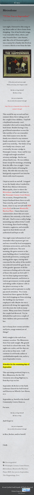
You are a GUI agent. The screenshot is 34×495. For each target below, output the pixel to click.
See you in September (20, 472)
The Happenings (9, 475)
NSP (9, 472)
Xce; (17, 475)
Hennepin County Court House (18, 195)
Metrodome (7, 192)
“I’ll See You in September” (16, 16)
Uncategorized (10, 462)
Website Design (16, 491)
